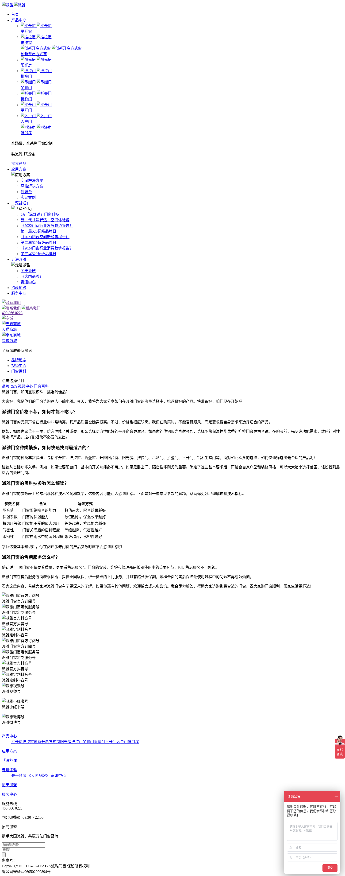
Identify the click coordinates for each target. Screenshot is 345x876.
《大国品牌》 (32, 276)
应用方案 (18, 169)
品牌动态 (18, 360)
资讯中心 (28, 282)
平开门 (110, 742)
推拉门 (77, 742)
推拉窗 (28, 742)
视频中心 (18, 366)
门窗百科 (18, 371)
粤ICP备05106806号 (33, 860)
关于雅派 (18, 776)
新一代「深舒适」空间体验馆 (45, 220)
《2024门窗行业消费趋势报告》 (47, 248)
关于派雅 (28, 271)
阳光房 (65, 742)
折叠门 (99, 742)
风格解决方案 (32, 186)
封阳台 (26, 192)
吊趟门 (88, 742)
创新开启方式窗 (47, 742)
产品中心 (18, 20)
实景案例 (28, 197)
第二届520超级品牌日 (38, 243)
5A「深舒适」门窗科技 (40, 214)
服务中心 (18, 293)
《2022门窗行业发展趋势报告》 (47, 226)
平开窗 (17, 742)
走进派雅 (18, 259)
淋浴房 (133, 742)
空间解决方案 (32, 181)
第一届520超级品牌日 (38, 231)
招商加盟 (18, 288)
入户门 (122, 742)
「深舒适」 (20, 203)
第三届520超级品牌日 (38, 254)
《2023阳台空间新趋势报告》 (45, 237)
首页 (15, 14)
